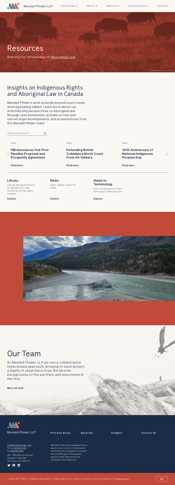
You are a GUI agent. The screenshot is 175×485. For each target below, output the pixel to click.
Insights (116, 433)
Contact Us (162, 6)
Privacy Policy (122, 479)
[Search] (45, 133)
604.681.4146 (20, 448)
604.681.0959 (17, 451)
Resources (112, 6)
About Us (90, 6)
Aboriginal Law (63, 57)
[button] (8, 153)
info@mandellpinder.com (19, 445)
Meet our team (15, 388)
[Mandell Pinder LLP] (29, 6)
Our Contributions (137, 6)
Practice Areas (68, 6)
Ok (161, 479)
